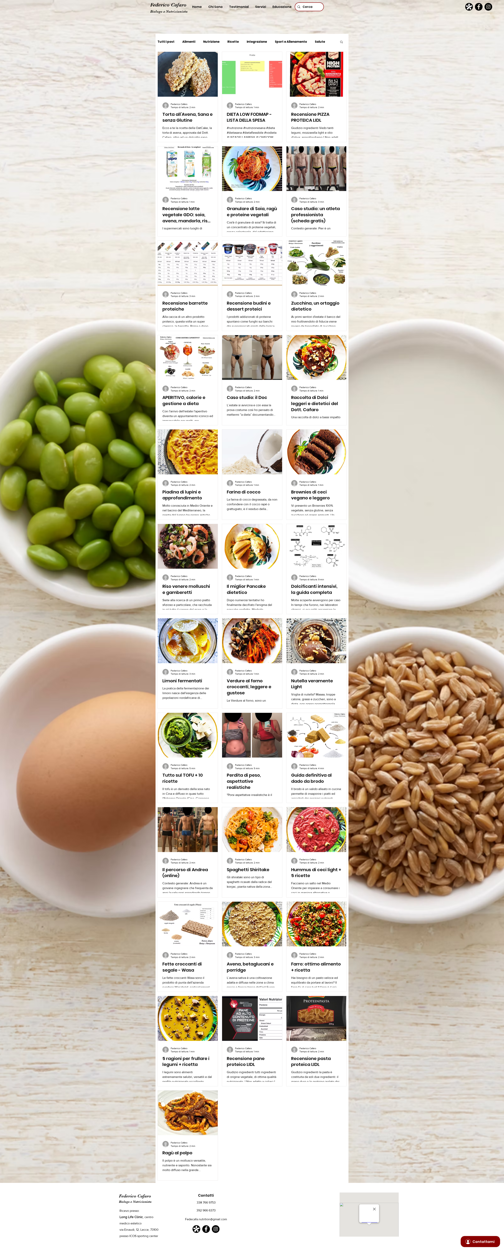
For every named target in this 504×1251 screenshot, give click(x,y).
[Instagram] (488, 7)
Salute (320, 42)
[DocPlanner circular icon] (469, 7)
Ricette (233, 42)
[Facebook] (479, 7)
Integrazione (257, 42)
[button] (341, 42)
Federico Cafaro (168, 5)
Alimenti (188, 42)
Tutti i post (166, 42)
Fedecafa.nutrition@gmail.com (206, 1219)
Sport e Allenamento (291, 42)
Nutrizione (211, 42)
